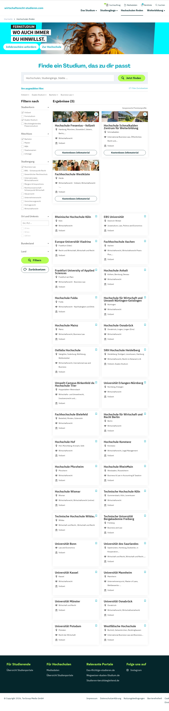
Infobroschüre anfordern (21, 47)
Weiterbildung (155, 10)
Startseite (8, 19)
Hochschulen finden (132, 10)
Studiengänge (108, 10)
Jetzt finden (133, 78)
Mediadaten (53, 670)
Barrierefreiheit (154, 698)
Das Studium (88, 10)
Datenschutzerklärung (110, 698)
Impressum (91, 698)
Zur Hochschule (51, 47)
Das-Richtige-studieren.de (100, 670)
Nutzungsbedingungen (134, 698)
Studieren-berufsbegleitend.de (102, 680)
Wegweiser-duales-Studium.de (103, 675)
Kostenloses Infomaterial (76, 152)
